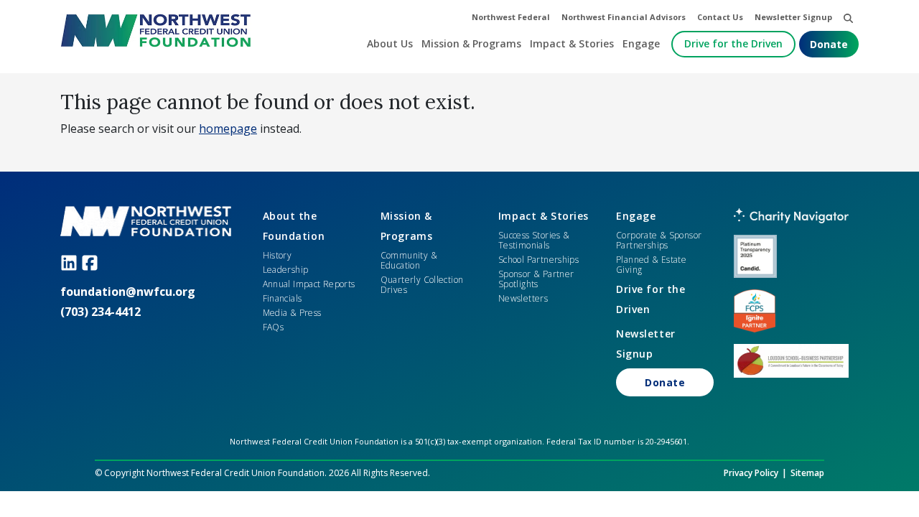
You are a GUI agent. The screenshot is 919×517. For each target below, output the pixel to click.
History (277, 255)
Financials (282, 298)
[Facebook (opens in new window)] (91, 262)
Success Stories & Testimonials (534, 240)
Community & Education (409, 260)
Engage (636, 216)
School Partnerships (538, 259)
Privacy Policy (751, 473)
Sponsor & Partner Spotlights (536, 279)
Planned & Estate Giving (651, 264)
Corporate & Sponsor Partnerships (658, 240)
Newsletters (523, 298)
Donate (829, 44)
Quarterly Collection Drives (422, 285)
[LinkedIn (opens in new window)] (70, 262)
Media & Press (292, 313)
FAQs (273, 327)
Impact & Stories (543, 216)
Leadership (286, 270)
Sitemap (807, 473)
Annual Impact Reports (309, 284)
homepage (228, 128)
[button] (848, 17)
